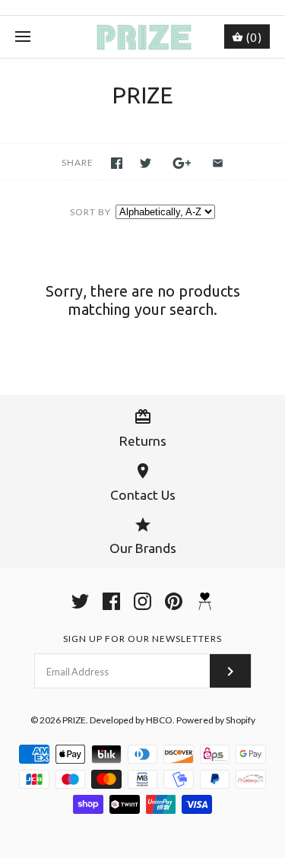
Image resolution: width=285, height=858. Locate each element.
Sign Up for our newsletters (142, 638)
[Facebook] (111, 601)
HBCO (159, 720)
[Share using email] (217, 163)
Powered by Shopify (215, 720)
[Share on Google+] (182, 163)
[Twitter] (80, 601)
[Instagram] (142, 601)
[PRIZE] (142, 37)
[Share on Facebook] (116, 163)
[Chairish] (205, 601)
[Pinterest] (173, 601)
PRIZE (74, 720)
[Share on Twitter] (145, 163)
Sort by (90, 212)
